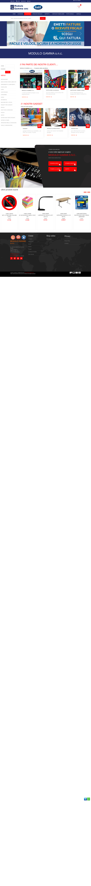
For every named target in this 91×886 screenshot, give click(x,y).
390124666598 (13, 255)
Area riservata (31, 254)
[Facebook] (85, 798)
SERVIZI (2, 115)
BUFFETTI (47, 13)
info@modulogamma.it (14, 253)
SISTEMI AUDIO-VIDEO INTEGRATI (8, 117)
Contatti (29, 249)
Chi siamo (30, 238)
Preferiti (29, 246)
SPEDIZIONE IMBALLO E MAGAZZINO (8, 122)
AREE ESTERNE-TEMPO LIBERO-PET (8, 81)
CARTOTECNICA (4, 92)
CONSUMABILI (4, 94)
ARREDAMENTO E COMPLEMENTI (8, 84)
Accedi (29, 244)
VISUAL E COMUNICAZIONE (6, 125)
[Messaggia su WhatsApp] (88, 798)
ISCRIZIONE (20, 13)
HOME (14, 13)
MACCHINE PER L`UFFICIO (6, 102)
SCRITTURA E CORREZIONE (7, 109)
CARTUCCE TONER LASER (58, 13)
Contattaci (67, 243)
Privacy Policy (67, 240)
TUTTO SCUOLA (69, 13)
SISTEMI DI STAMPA (5, 120)
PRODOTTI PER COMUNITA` (7, 104)
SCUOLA (2, 112)
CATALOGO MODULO (37, 13)
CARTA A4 (78, 13)
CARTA (2, 89)
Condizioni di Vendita (32, 251)
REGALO (3, 107)
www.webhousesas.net (29, 272)
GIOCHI (2, 97)
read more (24, 96)
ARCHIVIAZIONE (4, 79)
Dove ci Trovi (30, 241)
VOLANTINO (27, 13)
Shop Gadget (49, 238)
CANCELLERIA (4, 87)
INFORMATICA (4, 99)
